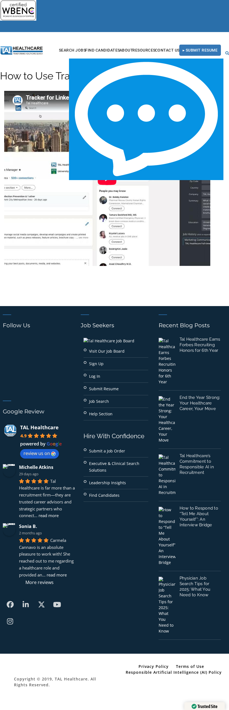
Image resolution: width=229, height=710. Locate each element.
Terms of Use (190, 666)
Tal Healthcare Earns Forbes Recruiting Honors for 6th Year (200, 345)
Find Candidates (102, 50)
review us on (36, 453)
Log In (94, 376)
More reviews (39, 582)
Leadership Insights (107, 482)
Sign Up (96, 363)
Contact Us (167, 50)
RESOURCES (144, 50)
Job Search (99, 401)
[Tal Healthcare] (21, 50)
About (126, 50)
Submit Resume (104, 388)
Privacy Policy (154, 666)
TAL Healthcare (39, 427)
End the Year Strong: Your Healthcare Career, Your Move (200, 403)
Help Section (101, 413)
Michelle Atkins (36, 467)
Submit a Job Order (107, 451)
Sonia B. (28, 526)
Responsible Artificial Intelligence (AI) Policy (174, 672)
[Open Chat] (146, 119)
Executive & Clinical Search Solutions (114, 467)
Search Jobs (72, 50)
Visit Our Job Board (107, 351)
